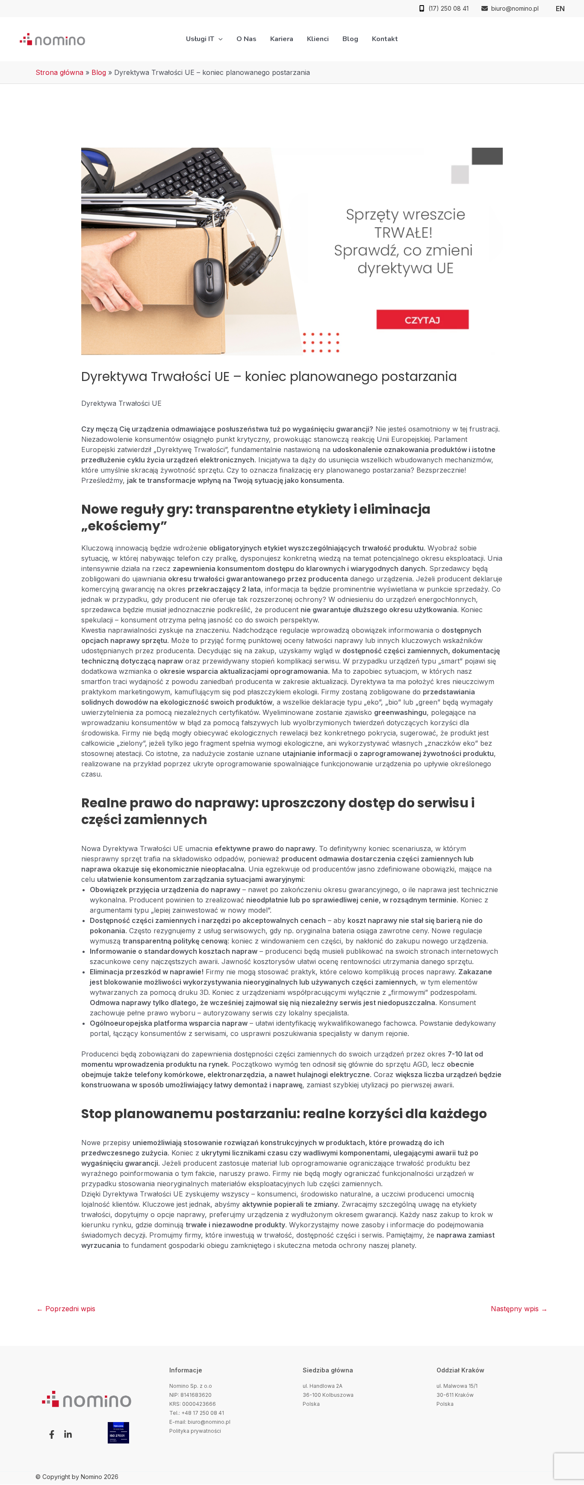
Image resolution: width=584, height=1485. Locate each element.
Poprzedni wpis (65, 1308)
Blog (98, 72)
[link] (560, 8)
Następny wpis (519, 1308)
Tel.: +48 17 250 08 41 (196, 1413)
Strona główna (59, 72)
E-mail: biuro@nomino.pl (199, 1422)
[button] (218, 39)
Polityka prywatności (195, 1431)
